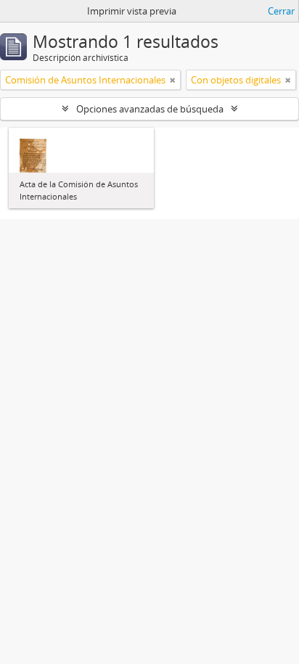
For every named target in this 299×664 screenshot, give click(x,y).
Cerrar (281, 10)
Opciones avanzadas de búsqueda (150, 108)
